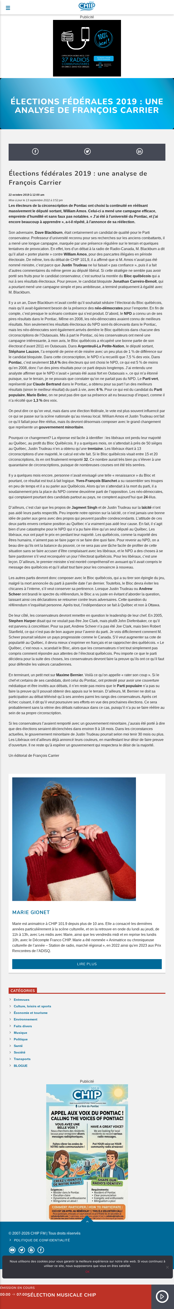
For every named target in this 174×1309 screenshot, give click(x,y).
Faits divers (23, 1026)
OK (87, 1271)
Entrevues (21, 999)
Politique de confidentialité (42, 1240)
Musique (20, 1032)
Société (19, 1052)
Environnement (25, 1019)
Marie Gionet (31, 912)
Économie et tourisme (31, 1013)
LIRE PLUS (87, 964)
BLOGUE (20, 1066)
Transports (22, 1059)
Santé (18, 1046)
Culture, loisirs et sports (32, 1006)
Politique (21, 1039)
